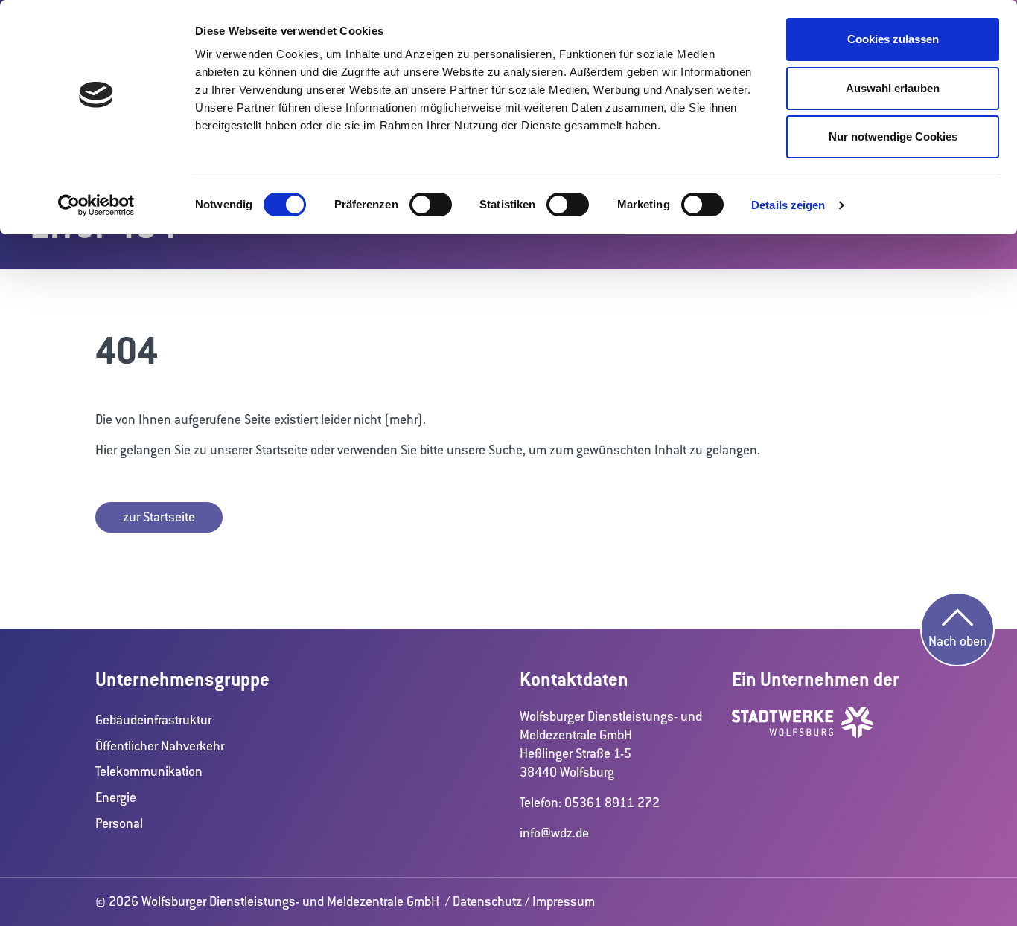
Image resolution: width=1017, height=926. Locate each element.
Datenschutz (487, 901)
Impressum (563, 901)
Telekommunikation (149, 771)
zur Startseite (159, 517)
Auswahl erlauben (893, 88)
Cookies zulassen (893, 39)
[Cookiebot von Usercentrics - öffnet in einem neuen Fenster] (96, 205)
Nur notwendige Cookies (893, 136)
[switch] (430, 204)
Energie (115, 797)
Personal (119, 823)
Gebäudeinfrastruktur (153, 720)
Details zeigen (788, 205)
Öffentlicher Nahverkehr (159, 746)
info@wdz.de (554, 833)
